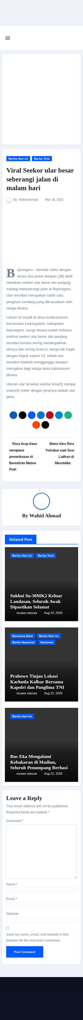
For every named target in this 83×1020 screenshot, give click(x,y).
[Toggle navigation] (7, 38)
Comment (14, 821)
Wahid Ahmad (28, 199)
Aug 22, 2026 (53, 693)
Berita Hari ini (18, 158)
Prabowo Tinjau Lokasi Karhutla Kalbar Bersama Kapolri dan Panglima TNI (37, 681)
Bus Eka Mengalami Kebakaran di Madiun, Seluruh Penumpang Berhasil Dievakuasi (39, 765)
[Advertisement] (41, 99)
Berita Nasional (23, 642)
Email (11, 899)
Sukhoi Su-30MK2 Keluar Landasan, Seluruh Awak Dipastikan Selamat (36, 601)
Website (12, 914)
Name (11, 884)
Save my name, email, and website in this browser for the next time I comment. (37, 937)
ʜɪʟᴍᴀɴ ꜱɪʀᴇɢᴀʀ (27, 613)
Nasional (46, 642)
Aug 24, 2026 (53, 613)
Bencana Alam (22, 636)
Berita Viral (42, 158)
